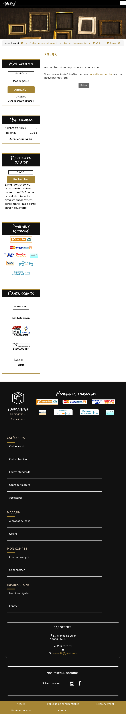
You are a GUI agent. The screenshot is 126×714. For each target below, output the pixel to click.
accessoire (11, 188)
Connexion (21, 89)
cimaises (10, 200)
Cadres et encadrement (43, 43)
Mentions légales (19, 593)
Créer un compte (19, 557)
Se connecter (17, 570)
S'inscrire (21, 96)
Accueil (21, 704)
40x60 (26, 184)
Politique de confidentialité (63, 704)
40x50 (18, 184)
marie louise (20, 203)
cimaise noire (22, 196)
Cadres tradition (18, 459)
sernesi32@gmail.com (64, 653)
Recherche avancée (75, 43)
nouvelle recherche (100, 74)
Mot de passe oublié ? (21, 100)
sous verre (20, 207)
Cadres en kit (17, 446)
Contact (14, 606)
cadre (8, 192)
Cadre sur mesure (19, 484)
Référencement (105, 704)
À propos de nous (19, 521)
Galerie (13, 533)
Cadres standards (19, 472)
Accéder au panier (21, 139)
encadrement (24, 200)
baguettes (24, 188)
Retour (84, 85)
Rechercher (21, 179)
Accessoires (15, 497)
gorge (8, 203)
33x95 (9, 184)
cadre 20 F (19, 192)
